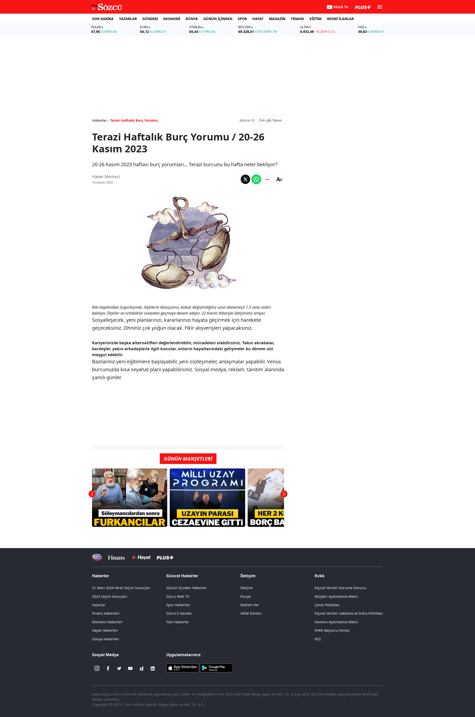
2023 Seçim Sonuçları (109, 596)
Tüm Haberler (177, 622)
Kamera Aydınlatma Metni (336, 622)
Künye (245, 596)
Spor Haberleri (178, 604)
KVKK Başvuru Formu (332, 630)
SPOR (242, 18)
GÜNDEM (150, 18)
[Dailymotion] (141, 668)
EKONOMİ (171, 18)
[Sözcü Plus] (165, 557)
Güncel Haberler (182, 575)
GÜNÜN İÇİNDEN (217, 18)
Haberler (100, 575)
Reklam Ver (249, 604)
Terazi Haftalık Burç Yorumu (134, 120)
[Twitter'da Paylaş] (245, 179)
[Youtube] (130, 668)
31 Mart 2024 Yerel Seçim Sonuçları (121, 587)
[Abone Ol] (270, 120)
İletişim (246, 587)
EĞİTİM (315, 18)
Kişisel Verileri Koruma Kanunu (340, 587)
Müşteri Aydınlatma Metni (336, 596)
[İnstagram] (97, 668)
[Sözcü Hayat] (141, 557)
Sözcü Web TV (177, 596)
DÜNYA (192, 18)
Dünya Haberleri (105, 639)
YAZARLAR (128, 18)
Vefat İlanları (251, 613)
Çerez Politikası (327, 604)
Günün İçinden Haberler (186, 587)
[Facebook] (108, 668)
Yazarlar (98, 604)
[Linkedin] (153, 668)
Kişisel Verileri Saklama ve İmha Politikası (349, 613)
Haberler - (100, 120)
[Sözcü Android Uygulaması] (216, 667)
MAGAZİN (277, 18)
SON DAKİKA (103, 18)
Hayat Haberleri (105, 630)
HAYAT (257, 18)
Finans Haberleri (105, 613)
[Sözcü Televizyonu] (97, 557)
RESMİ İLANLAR (340, 18)
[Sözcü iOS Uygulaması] (182, 667)
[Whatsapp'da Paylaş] (256, 179)
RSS (318, 639)
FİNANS (297, 18)
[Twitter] (119, 668)
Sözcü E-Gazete (178, 613)
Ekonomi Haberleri (107, 622)
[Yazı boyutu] (279, 179)
